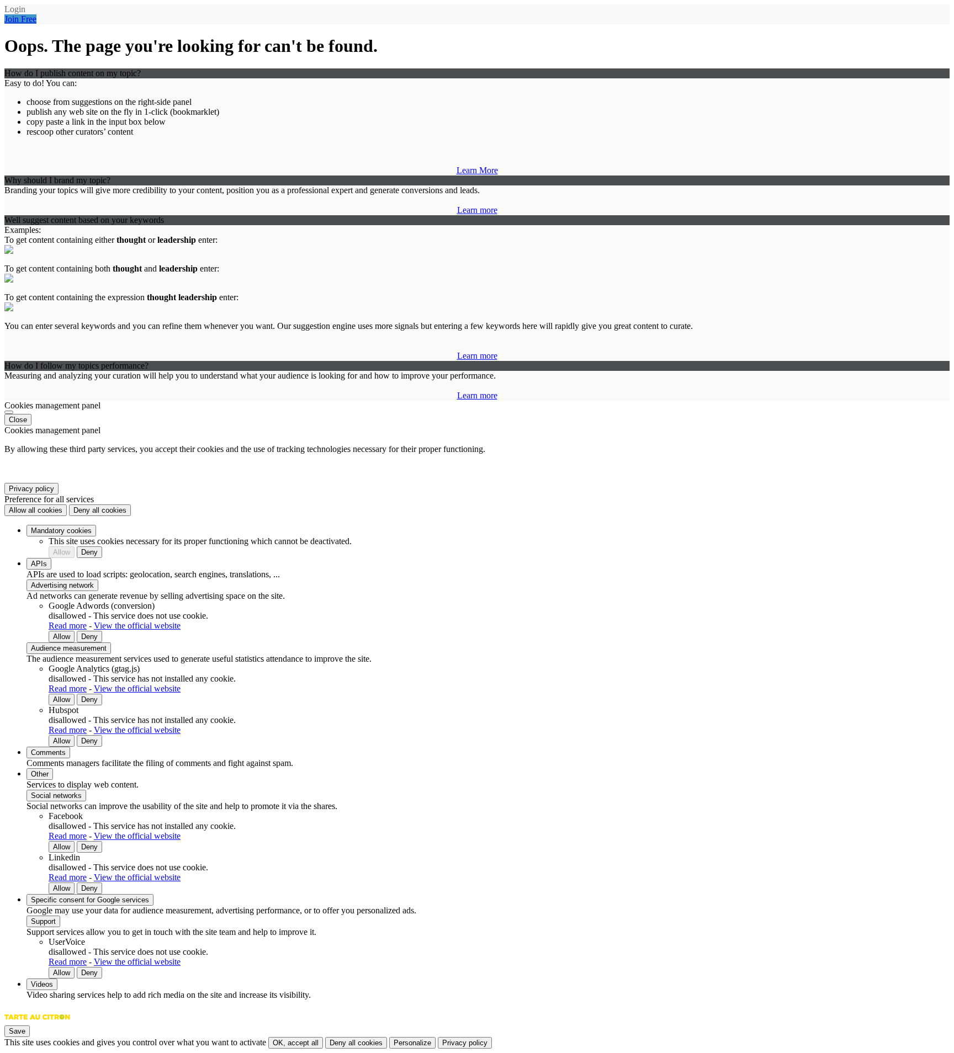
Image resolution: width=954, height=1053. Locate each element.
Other (40, 774)
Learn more (477, 210)
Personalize (412, 1043)
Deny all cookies (99, 510)
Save (17, 1031)
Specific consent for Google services (90, 900)
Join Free (20, 19)
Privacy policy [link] (31, 489)
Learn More (477, 170)
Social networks (56, 795)
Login (14, 9)
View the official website (137, 625)
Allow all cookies (35, 510)
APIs (39, 564)
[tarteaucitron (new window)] (37, 1022)
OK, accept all (296, 1043)
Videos (42, 984)
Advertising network (62, 585)
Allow (61, 552)
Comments (48, 752)
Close (18, 420)
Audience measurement (69, 648)
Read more (68, 625)
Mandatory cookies (61, 530)
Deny (89, 552)
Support (43, 921)
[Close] (8, 412)
